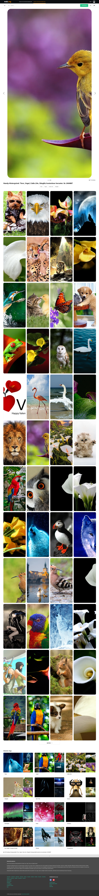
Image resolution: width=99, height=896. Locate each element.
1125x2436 (12, 878)
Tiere (41, 186)
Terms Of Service (24, 894)
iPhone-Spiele (9, 881)
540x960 (16, 878)
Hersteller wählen (52, 882)
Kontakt (51, 885)
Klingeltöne (8, 882)
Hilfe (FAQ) (51, 886)
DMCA (28, 894)
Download (84, 5)
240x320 (25, 876)
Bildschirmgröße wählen (53, 883)
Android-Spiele (9, 879)
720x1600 (28, 876)
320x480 (36, 876)
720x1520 (24, 878)
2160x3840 (20, 878)
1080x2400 (13, 876)
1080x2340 (17, 876)
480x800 (32, 876)
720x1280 (21, 876)
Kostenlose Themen (10, 885)
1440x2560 (43, 876)
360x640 (8, 878)
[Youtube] (54, 880)
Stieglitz (56, 186)
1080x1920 (8, 876)
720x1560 (39, 876)
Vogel (45, 186)
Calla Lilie (51, 186)
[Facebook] (51, 880)
